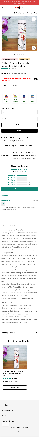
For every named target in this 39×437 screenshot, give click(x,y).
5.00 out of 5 (24, 170)
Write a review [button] (19, 189)
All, (14, 152)
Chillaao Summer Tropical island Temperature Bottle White (13, 373)
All (9, 13)
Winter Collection (30, 159)
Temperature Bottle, (18, 159)
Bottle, (17, 152)
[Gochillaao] (19, 7)
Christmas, (23, 152)
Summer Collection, (31, 156)
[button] (6, 69)
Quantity (4, 119)
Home (3, 13)
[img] (5, 201)
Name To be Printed (8, 108)
